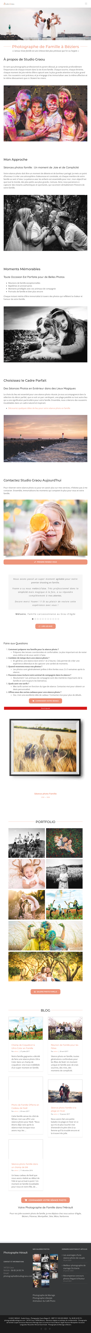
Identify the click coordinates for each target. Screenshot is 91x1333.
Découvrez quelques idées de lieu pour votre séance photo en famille (39, 408)
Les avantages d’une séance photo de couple (74, 1256)
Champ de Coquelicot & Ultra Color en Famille (26, 1024)
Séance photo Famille (45, 793)
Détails (45, 748)
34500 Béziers (40, 1320)
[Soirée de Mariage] (45, 1275)
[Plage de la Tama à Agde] (45, 438)
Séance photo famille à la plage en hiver (65, 1087)
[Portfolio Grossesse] (37, 1258)
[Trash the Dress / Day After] (45, 1283)
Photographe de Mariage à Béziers (59, 1325)
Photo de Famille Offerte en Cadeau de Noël (26, 1084)
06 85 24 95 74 (17, 1270)
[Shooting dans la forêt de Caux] (45, 223)
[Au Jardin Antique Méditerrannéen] (45, 500)
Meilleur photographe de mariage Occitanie (74, 1267)
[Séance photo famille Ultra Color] (45, 113)
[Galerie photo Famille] (37, 1266)
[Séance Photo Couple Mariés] (37, 1283)
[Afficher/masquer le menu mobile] (86, 3)
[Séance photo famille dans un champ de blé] (26, 1149)
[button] (5, 113)
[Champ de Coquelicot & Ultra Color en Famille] (26, 1028)
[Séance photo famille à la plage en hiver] (65, 1091)
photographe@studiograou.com (18, 1276)
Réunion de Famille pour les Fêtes (65, 1024)
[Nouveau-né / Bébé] (45, 1266)
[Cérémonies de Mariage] (45, 1258)
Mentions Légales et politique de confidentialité (61, 1320)
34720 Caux (30, 1320)
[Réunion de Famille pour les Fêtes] (65, 1028)
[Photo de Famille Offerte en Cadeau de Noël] (26, 1088)
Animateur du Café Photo (44, 1301)
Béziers (57, 1322)
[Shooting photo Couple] (54, 1266)
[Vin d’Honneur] (37, 1275)
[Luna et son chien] (45, 334)
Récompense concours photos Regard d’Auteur (74, 1277)
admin (16, 1051)
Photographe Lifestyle (42, 1298)
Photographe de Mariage (44, 1295)
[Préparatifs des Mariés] (54, 1275)
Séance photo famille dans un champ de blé (26, 1145)
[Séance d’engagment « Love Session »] (54, 1258)
